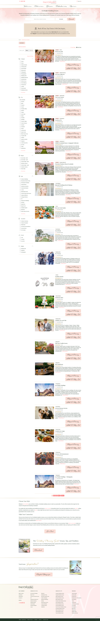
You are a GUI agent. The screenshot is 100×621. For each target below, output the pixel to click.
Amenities (23, 218)
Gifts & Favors (23, 81)
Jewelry (22, 86)
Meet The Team (21, 593)
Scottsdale (22, 42)
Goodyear (23, 126)
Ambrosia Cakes (59, 297)
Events (40, 619)
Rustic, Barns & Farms (25, 211)
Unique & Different (24, 195)
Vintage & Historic (24, 197)
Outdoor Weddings (24, 179)
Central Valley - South (25, 165)
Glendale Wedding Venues (60, 597)
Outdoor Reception (24, 222)
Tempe (22, 112)
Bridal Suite (23, 224)
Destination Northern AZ (34, 599)
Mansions (23, 209)
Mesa (22, 103)
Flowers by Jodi (59, 51)
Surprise (22, 124)
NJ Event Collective (60, 74)
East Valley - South (24, 159)
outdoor (76, 508)
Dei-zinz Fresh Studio (60, 208)
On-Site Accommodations (25, 226)
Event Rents (58, 230)
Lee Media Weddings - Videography (64, 477)
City (22, 97)
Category (23, 59)
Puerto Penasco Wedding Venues (61, 606)
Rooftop (22, 202)
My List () (79, 1)
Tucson (22, 106)
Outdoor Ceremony (24, 221)
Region (22, 155)
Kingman (22, 141)
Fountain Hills (23, 135)
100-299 (22, 239)
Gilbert (22, 115)
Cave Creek (23, 114)
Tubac (22, 146)
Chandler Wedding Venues (60, 593)
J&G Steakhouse (59, 364)
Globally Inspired (24, 207)
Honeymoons (23, 84)
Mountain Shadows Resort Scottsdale (64, 164)
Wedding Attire (24, 75)
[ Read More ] (62, 61)
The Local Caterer (59, 97)
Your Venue (27, 6)
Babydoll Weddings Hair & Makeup (63, 185)
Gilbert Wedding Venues (59, 596)
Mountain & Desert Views (25, 180)
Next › (59, 495)
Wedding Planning (24, 77)
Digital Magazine (43, 574)
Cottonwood (23, 130)
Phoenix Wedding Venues (60, 603)
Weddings (61, 6)
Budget (22, 246)
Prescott (22, 105)
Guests (22, 235)
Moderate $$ (23, 248)
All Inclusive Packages (25, 182)
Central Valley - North (25, 161)
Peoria (22, 128)
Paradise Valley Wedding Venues (61, 600)
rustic (36, 510)
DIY (21, 198)
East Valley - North (24, 158)
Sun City (22, 144)
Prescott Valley (24, 121)
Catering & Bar (23, 66)
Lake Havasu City (24, 142)
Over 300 (22, 241)
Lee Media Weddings (60, 385)
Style (22, 176)
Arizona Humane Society (61, 408)
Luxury (22, 189)
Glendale (22, 119)
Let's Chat (49, 531)
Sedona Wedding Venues (59, 609)
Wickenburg (23, 148)
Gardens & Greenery (24, 186)
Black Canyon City (24, 133)
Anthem (22, 137)
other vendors (38, 520)
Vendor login (45, 619)
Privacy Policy (30, 619)
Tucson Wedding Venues (59, 612)
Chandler (22, 117)
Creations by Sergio (60, 431)
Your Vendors (38, 6)
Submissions (21, 596)
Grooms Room (23, 228)
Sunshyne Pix (58, 120)
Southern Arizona (24, 166)
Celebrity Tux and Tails (60, 320)
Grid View (79, 47)
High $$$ (22, 250)
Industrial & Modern (24, 188)
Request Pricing (73, 64)
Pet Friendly (23, 230)
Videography (23, 72)
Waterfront (23, 204)
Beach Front (23, 206)
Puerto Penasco (24, 123)
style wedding (25, 504)
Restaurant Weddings (25, 200)
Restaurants (23, 70)
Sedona (22, 110)
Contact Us (20, 597)
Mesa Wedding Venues (59, 599)
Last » (63, 495)
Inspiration (49, 6)
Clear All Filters (30, 56)
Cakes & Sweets (24, 64)
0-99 (22, 237)
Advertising (20, 594)
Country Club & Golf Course (26, 193)
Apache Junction (24, 139)
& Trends (73, 6)
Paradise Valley (24, 108)
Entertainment (23, 79)
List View (73, 47)
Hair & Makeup (24, 82)
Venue (22, 61)
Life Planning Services (75, 603)
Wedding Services (24, 90)
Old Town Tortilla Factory (61, 343)
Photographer (23, 73)
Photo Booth (23, 88)
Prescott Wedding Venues (60, 605)
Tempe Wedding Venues (59, 611)
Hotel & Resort (23, 184)
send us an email (72, 523)
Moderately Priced (24, 191)
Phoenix (22, 101)
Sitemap (35, 619)
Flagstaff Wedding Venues (60, 594)
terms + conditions (22, 619)
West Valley (23, 168)
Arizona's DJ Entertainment (61, 454)
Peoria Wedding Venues (59, 602)
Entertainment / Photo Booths (76, 597)
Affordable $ (23, 252)
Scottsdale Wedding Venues (60, 608)
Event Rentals (23, 68)
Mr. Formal (58, 253)
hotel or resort (48, 508)
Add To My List (73, 68)
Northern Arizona (24, 163)
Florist (22, 63)
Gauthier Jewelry (59, 276)
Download (38, 550)
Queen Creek (23, 132)
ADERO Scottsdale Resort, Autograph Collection (67, 143)
